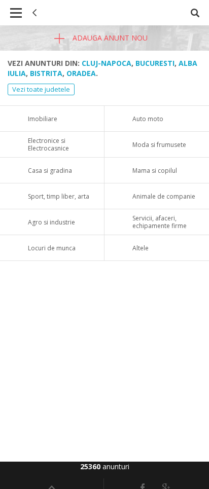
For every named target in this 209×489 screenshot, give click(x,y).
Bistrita (46, 73)
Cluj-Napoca (106, 63)
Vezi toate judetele (41, 89)
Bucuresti (155, 63)
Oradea (81, 73)
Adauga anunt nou (109, 38)
